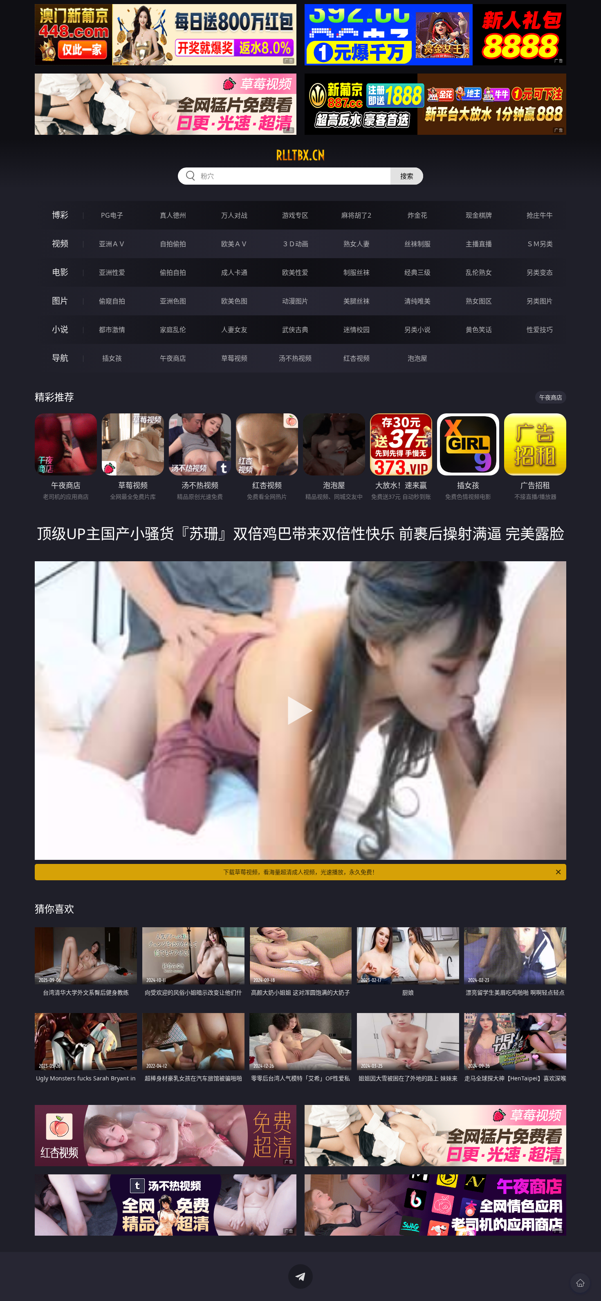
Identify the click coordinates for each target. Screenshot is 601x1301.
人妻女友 (234, 329)
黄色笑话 (479, 329)
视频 (60, 243)
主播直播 (479, 243)
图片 (60, 300)
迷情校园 (356, 329)
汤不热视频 (295, 358)
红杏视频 (356, 358)
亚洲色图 (173, 301)
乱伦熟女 (479, 272)
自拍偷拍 (173, 243)
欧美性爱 (295, 272)
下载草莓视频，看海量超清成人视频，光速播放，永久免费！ (300, 872)
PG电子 (112, 215)
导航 (60, 358)
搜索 (406, 176)
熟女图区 (479, 301)
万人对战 (234, 215)
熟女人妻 (356, 243)
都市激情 (112, 329)
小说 (60, 329)
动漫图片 (295, 301)
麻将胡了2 (356, 215)
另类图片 (540, 301)
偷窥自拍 (112, 301)
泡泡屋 (417, 358)
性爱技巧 (540, 329)
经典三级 (417, 272)
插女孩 (112, 358)
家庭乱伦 (173, 329)
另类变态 (540, 272)
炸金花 (417, 215)
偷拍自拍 (173, 272)
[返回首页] (580, 1283)
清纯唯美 (417, 301)
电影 (60, 272)
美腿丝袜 (356, 301)
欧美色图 (234, 301)
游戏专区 (295, 215)
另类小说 (417, 329)
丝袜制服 (417, 243)
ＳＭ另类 (540, 243)
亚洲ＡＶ (112, 243)
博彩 (60, 215)
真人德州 (173, 215)
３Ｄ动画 (295, 243)
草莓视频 (234, 358)
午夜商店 (173, 358)
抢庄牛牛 (540, 215)
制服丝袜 (356, 272)
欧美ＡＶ (234, 243)
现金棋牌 (479, 215)
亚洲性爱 (112, 272)
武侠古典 (295, 329)
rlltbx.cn (300, 155)
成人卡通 (234, 272)
